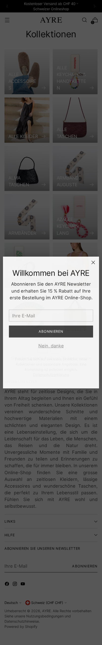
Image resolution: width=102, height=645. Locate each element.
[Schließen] (93, 262)
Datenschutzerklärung (51, 370)
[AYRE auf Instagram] (51, 380)
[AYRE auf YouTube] (59, 380)
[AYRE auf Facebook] (43, 380)
